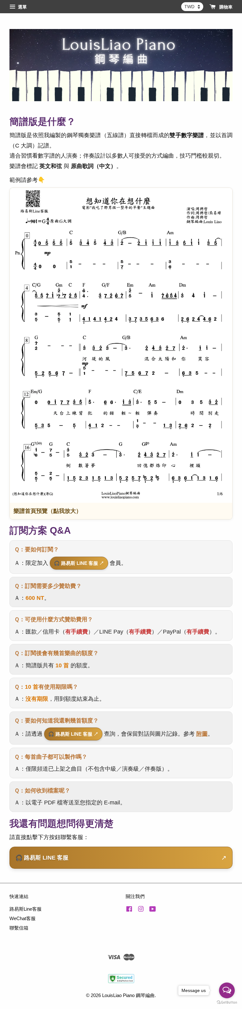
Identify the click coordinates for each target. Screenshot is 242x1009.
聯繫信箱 (18, 928)
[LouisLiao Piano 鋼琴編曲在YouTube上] (152, 910)
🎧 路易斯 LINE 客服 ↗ (79, 563)
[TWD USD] (192, 6)
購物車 (225, 6)
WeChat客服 (22, 918)
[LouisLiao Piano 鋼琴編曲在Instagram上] (140, 910)
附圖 (202, 734)
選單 (22, 6)
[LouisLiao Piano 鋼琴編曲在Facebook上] (129, 910)
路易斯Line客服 (25, 909)
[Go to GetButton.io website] (227, 1002)
